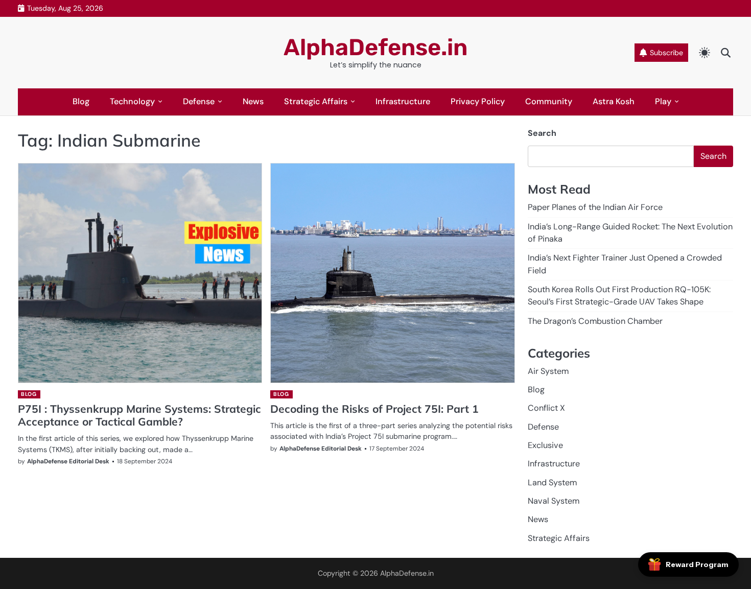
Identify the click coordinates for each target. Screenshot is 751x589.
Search (542, 133)
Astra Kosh (614, 101)
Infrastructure (402, 101)
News (253, 101)
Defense (199, 101)
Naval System (553, 501)
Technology (132, 101)
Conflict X (546, 408)
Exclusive (545, 445)
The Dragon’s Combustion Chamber (595, 321)
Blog (81, 101)
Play (663, 101)
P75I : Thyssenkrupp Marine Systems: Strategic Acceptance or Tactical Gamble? (139, 415)
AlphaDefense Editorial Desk (68, 461)
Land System (552, 482)
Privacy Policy (478, 101)
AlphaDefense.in (375, 47)
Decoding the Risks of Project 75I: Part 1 (374, 408)
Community (548, 101)
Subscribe (666, 52)
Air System (548, 371)
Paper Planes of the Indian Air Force (595, 207)
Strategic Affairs (315, 101)
